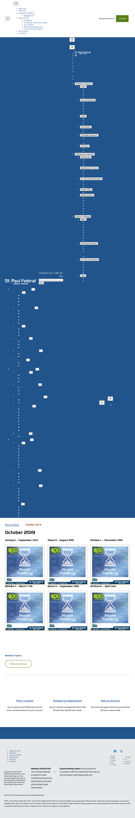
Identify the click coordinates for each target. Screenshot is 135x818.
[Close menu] (16, 3)
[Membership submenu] (31, 372)
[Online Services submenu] (34, 406)
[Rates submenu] (23, 443)
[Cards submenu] (23, 326)
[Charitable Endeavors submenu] (41, 350)
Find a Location (24, 700)
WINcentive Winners (18, 664)
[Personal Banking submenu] (36, 307)
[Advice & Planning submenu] (32, 439)
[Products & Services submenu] (33, 289)
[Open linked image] (76, 55)
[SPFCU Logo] (20, 281)
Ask (41, 283)
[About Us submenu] (27, 18)
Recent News (12, 524)
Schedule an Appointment (67, 700)
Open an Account (110, 700)
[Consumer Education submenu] (40, 470)
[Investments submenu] (31, 338)
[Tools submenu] (23, 504)
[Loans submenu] (24, 292)
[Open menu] (7, 18)
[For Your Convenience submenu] (41, 485)
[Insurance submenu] (28, 360)
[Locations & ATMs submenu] (33, 13)
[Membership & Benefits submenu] (37, 369)
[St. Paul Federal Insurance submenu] (45, 397)
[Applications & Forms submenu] (40, 384)
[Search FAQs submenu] (31, 433)
